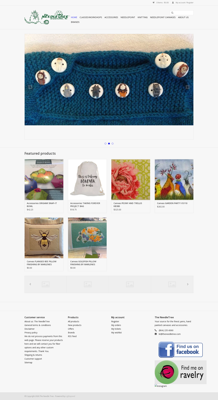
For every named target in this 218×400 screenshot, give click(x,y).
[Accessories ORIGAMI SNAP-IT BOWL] (43, 179)
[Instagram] (174, 386)
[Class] (172, 284)
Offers (71, 328)
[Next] (188, 87)
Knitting (143, 17)
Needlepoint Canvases (163, 17)
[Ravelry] (174, 372)
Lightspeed (70, 396)
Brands (75, 22)
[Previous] (30, 87)
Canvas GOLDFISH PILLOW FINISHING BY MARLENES (83, 263)
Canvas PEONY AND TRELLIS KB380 (128, 205)
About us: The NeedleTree (37, 321)
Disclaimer (29, 328)
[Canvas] (88, 284)
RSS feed (72, 336)
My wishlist (116, 332)
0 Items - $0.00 (162, 2)
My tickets (116, 328)
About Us (183, 17)
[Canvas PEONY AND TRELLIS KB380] (130, 179)
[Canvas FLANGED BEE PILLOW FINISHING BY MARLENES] (43, 237)
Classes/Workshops (91, 17)
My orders (116, 325)
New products (74, 325)
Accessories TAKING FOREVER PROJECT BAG (85, 205)
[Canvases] (130, 284)
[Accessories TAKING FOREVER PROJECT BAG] (87, 179)
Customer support (33, 358)
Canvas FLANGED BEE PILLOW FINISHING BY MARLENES (41, 263)
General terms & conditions (37, 325)
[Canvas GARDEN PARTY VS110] (174, 179)
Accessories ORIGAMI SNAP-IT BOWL (42, 205)
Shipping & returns (33, 354)
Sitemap (28, 362)
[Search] (171, 12)
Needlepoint (128, 17)
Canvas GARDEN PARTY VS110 (172, 203)
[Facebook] (174, 350)
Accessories (111, 17)
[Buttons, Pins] (46, 284)
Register (115, 321)
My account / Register (184, 2)
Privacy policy (30, 332)
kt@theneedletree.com (170, 334)
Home (74, 17)
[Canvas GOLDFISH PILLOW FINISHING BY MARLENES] (87, 237)
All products (73, 321)
